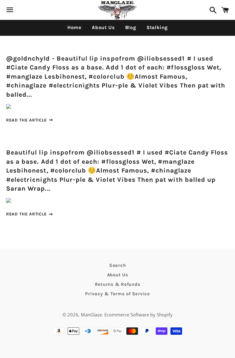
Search (117, 265)
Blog (130, 27)
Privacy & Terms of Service (117, 293)
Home (74, 27)
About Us (103, 27)
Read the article (27, 120)
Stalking (157, 27)
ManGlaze (91, 314)
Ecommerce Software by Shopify (138, 314)
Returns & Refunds (117, 284)
